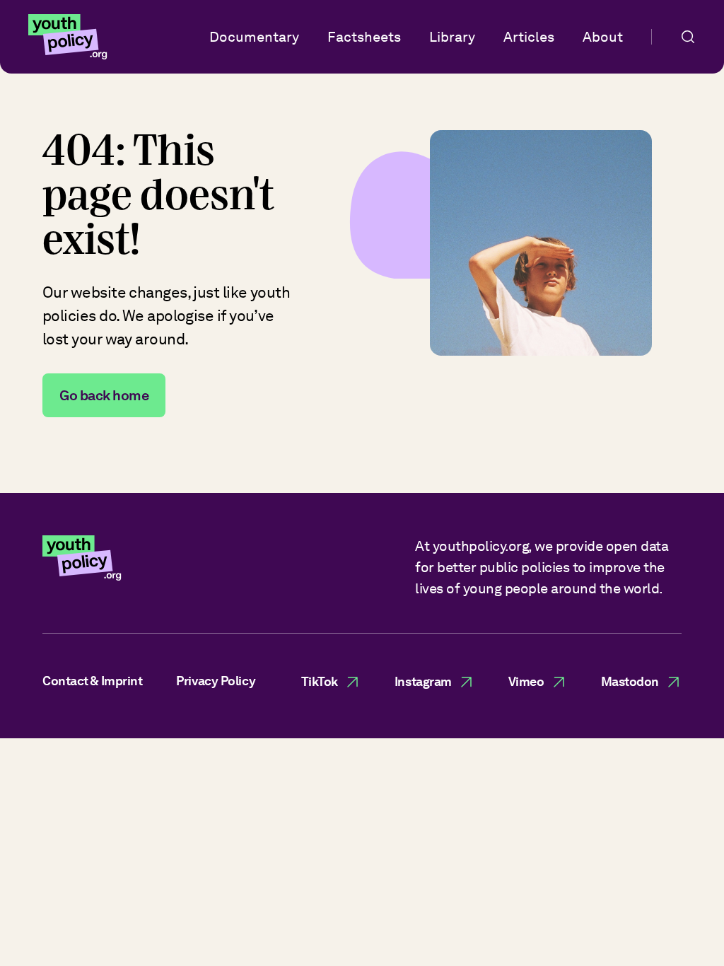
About (603, 36)
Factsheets (364, 36)
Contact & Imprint (92, 680)
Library (452, 36)
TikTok (319, 681)
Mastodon (630, 681)
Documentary (254, 36)
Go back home (103, 395)
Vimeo (526, 681)
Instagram (423, 681)
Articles (528, 36)
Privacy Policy (215, 680)
